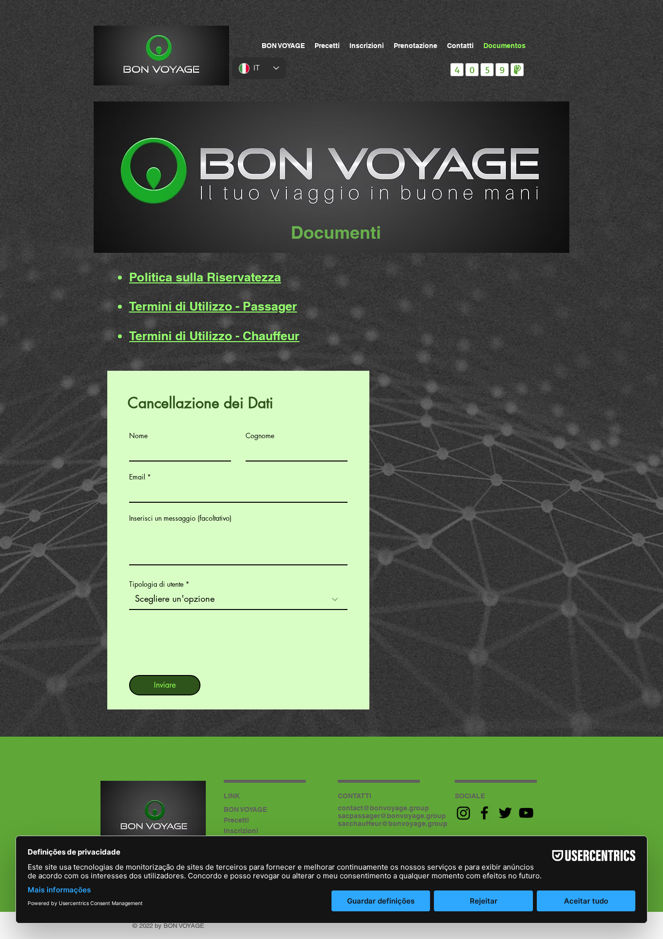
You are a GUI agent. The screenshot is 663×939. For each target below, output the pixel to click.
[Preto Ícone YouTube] (526, 813)
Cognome (260, 435)
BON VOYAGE (245, 809)
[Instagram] (463, 813)
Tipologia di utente (156, 584)
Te (135, 336)
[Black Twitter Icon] (505, 813)
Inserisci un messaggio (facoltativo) (180, 518)
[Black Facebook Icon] (484, 813)
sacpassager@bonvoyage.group (392, 816)
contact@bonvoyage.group (383, 808)
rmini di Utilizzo (187, 336)
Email (137, 477)
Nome (138, 435)
